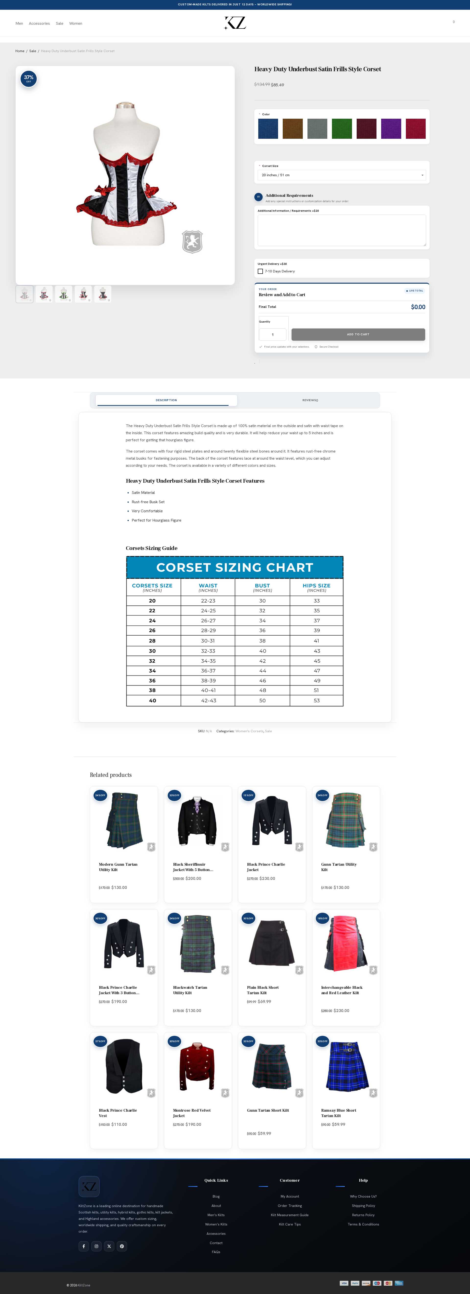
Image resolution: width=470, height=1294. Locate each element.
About (216, 1205)
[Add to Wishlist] (256, 362)
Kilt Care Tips (290, 1224)
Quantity (264, 321)
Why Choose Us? (363, 1196)
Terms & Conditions (363, 1224)
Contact (216, 1243)
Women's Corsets (249, 731)
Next (228, 171)
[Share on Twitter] (272, 362)
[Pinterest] (122, 1246)
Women (75, 23)
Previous (43, 171)
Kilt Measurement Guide (290, 1215)
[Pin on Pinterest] (279, 362)
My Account (290, 1196)
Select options (122, 894)
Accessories (39, 23)
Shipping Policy (363, 1205)
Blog (216, 1196)
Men (19, 23)
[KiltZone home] (89, 1186)
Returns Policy (363, 1215)
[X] (109, 1246)
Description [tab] (166, 400)
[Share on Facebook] (265, 362)
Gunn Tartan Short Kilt (268, 1110)
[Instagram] (96, 1246)
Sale (59, 23)
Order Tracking (290, 1205)
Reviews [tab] (310, 400)
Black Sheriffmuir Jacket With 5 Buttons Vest (192, 870)
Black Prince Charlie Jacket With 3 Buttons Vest (118, 993)
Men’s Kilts (216, 1215)
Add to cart (358, 334)
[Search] (424, 23)
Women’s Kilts (216, 1224)
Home (19, 51)
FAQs (216, 1252)
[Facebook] (84, 1246)
